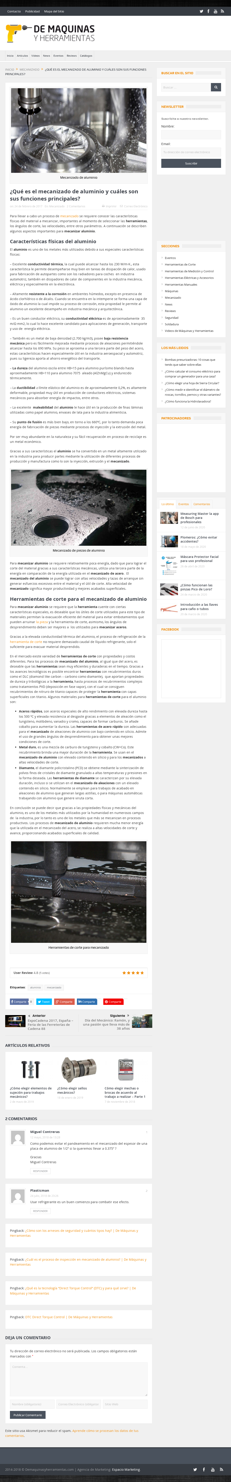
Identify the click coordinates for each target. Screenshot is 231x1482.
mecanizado (69, 216)
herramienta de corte (26, 642)
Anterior (39, 1016)
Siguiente (117, 1016)
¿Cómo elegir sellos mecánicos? (72, 1090)
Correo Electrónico (136, 206)
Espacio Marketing (126, 1469)
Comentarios (202, 504)
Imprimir (111, 206)
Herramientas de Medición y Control (189, 271)
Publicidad (32, 11)
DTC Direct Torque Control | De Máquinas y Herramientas (69, 1317)
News (46, 55)
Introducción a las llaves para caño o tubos (199, 606)
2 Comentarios (76, 206)
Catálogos (86, 55)
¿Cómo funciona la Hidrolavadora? (188, 401)
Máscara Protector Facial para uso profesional (199, 559)
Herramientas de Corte (180, 264)
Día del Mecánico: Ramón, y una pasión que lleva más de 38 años (106, 1024)
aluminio (35, 987)
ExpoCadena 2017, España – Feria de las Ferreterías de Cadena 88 (50, 1024)
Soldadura (172, 324)
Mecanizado (57, 206)
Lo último (168, 504)
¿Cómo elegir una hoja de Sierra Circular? (192, 383)
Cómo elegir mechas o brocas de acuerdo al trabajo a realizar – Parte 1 (125, 1092)
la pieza (42, 622)
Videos (35, 55)
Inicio (10, 55)
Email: (166, 144)
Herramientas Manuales (181, 284)
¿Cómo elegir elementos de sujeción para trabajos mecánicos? (31, 1092)
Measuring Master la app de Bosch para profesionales (199, 517)
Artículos (22, 55)
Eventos (58, 55)
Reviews (72, 55)
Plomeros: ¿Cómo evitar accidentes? (198, 539)
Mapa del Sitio (54, 11)
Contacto (14, 11)
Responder (40, 1171)
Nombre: (168, 126)
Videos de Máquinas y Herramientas (189, 331)
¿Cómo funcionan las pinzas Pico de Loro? (196, 587)
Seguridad (171, 318)
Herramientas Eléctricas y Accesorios (189, 278)
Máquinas (171, 291)
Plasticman (39, 1190)
